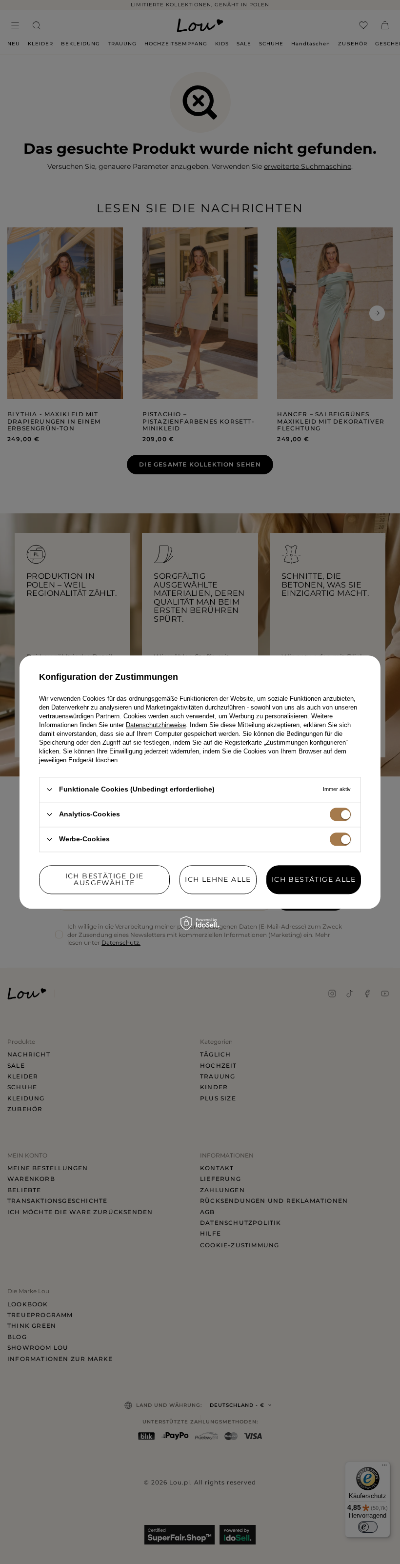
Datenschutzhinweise (156, 725)
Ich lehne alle (218, 879)
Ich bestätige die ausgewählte (104, 879)
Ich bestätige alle (314, 879)
